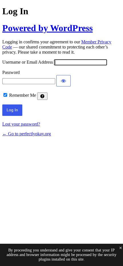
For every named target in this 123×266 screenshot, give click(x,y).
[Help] (42, 96)
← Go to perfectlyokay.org (26, 133)
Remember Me (22, 95)
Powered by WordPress (47, 28)
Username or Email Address (27, 62)
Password (11, 72)
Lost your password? (21, 124)
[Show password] (63, 80)
